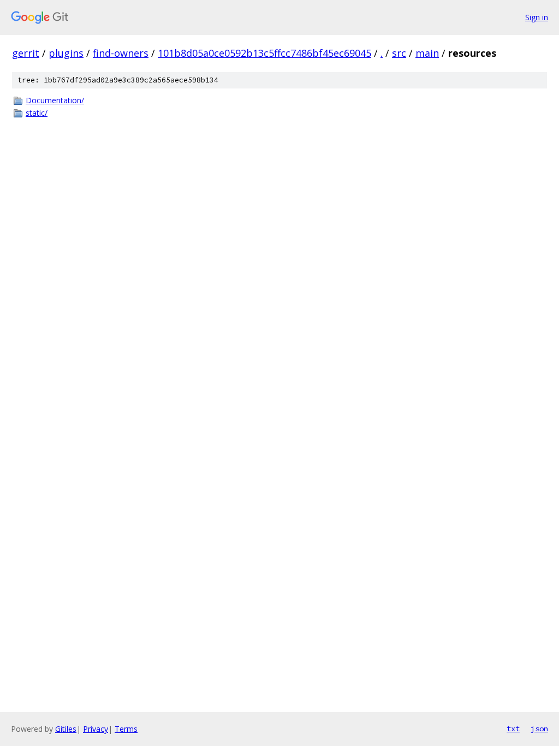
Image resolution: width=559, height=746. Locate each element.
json (539, 728)
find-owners (120, 53)
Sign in (536, 17)
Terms (126, 729)
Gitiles (65, 729)
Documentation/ (55, 100)
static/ (36, 113)
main (427, 53)
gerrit (25, 53)
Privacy (95, 729)
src (399, 53)
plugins (66, 53)
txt (513, 728)
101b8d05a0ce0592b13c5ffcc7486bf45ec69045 (264, 53)
